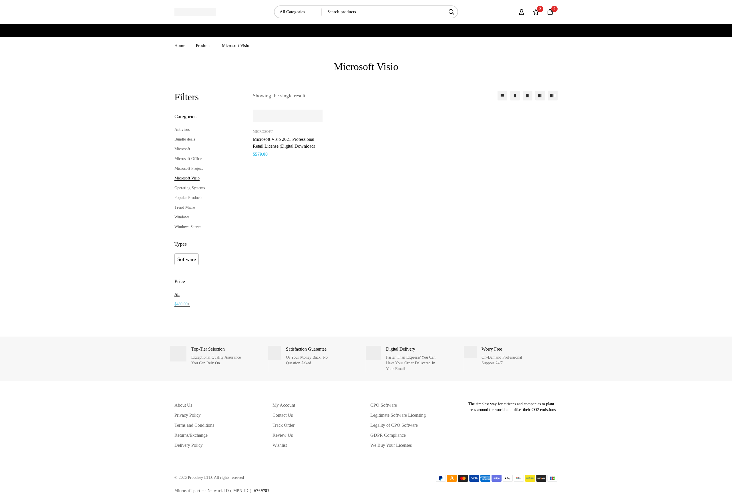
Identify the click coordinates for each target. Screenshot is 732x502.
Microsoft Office (188, 159)
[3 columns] (527, 95)
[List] (502, 95)
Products (203, 45)
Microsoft (182, 149)
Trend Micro (184, 207)
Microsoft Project (188, 168)
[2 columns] (515, 95)
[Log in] (521, 12)
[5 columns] (553, 95)
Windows (181, 217)
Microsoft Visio (187, 178)
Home (179, 45)
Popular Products (188, 197)
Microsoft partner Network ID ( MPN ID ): (222, 491)
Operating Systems (189, 188)
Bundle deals (184, 139)
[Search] (451, 11)
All (177, 294)
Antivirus (182, 129)
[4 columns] (540, 95)
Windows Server (187, 227)
